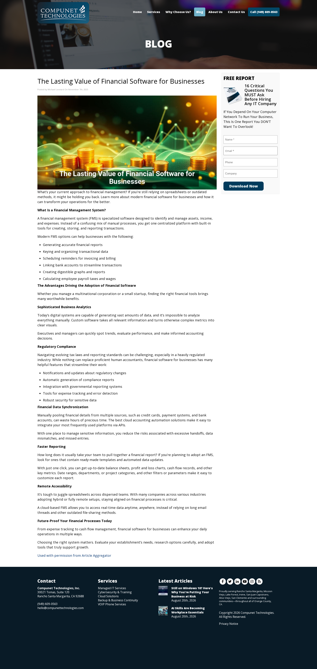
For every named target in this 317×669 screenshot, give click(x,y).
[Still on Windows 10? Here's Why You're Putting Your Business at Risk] (163, 590)
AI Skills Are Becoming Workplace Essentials (188, 610)
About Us (215, 12)
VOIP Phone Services (112, 604)
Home (137, 12)
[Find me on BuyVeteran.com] (227, 642)
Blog (199, 12)
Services (153, 12)
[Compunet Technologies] (63, 13)
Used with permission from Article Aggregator (74, 555)
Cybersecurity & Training (115, 592)
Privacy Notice (228, 624)
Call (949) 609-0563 (263, 12)
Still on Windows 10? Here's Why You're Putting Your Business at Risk (192, 592)
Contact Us (236, 12)
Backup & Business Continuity (118, 600)
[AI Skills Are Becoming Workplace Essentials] (163, 610)
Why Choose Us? (178, 12)
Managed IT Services (112, 588)
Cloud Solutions (108, 596)
